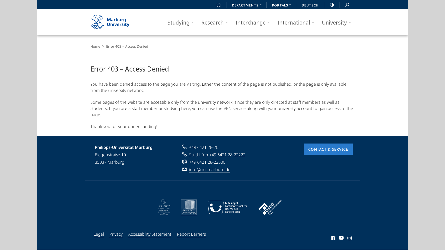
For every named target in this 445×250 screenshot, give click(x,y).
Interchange (250, 22)
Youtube (341, 238)
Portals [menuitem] (280, 5)
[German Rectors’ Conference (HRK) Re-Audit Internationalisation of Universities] (189, 207)
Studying (179, 22)
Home (95, 46)
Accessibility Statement (149, 234)
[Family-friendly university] (228, 207)
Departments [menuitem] (245, 5)
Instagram (350, 238)
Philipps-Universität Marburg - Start (119, 22)
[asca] (270, 207)
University (334, 22)
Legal (99, 234)
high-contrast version (332, 4)
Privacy (116, 234)
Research (212, 22)
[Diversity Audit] (164, 207)
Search (347, 4)
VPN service (235, 108)
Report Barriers (191, 234)
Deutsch (310, 5)
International (293, 22)
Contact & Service (328, 149)
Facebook (333, 238)
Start (218, 4)
